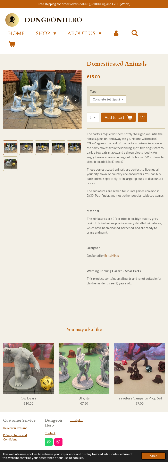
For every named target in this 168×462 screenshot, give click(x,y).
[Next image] (75, 99)
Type (93, 91)
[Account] (116, 33)
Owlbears (28, 398)
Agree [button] (153, 455)
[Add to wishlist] (142, 117)
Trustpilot (76, 420)
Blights (84, 398)
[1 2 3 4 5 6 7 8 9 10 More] (93, 117)
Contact (50, 433)
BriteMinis (111, 255)
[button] (10, 147)
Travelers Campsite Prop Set (139, 398)
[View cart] (11, 44)
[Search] (134, 33)
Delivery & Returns (15, 428)
